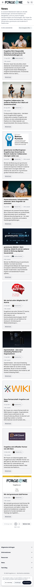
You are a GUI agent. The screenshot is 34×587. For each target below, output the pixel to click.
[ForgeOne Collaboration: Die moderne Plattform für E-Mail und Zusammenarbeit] (17, 105)
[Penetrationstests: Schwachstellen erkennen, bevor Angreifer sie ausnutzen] (17, 203)
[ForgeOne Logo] (13, 2)
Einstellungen (18, 582)
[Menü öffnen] (2, 2)
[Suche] (31, 2)
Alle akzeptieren (26, 582)
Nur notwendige (8, 582)
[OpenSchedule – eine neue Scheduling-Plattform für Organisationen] (17, 355)
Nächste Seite (26, 524)
